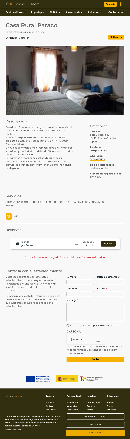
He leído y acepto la (94, 325)
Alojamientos (74, 12)
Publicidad (111, 402)
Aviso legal (111, 409)
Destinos (50, 402)
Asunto (101, 288)
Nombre (71, 276)
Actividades (95, 12)
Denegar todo (95, 424)
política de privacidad (105, 325)
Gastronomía (116, 12)
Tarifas (90, 409)
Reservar (118, 37)
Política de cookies (13, 430)
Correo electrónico (108, 276)
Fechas (25, 241)
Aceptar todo (95, 433)
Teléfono (72, 288)
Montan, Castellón (19, 37)
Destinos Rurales (15, 12)
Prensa (110, 406)
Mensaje (71, 300)
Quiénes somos (94, 402)
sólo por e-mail (98, 150)
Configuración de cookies (95, 416)
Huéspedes (87, 241)
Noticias (55, 12)
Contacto (110, 4)
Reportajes (37, 12)
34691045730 (97, 159)
